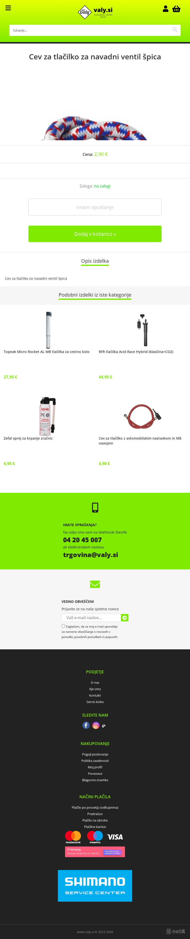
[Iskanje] (175, 30)
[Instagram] (96, 726)
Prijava (168, 8)
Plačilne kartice (95, 826)
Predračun (95, 814)
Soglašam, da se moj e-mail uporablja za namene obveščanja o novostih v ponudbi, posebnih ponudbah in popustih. (90, 631)
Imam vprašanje (95, 207)
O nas (95, 682)
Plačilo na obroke (95, 820)
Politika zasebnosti (95, 760)
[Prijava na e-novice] (124, 617)
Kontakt (95, 695)
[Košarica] (176, 8)
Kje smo (95, 689)
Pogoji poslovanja (95, 754)
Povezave (95, 773)
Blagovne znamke (95, 780)
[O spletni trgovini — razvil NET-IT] (175, 932)
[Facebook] (86, 726)
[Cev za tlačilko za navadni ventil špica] (95, 108)
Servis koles (95, 702)
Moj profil (95, 767)
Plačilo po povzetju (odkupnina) (95, 807)
